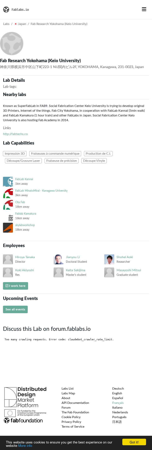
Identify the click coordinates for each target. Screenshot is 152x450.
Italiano (117, 407)
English (117, 393)
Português (119, 417)
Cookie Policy (71, 417)
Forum (66, 407)
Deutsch (118, 388)
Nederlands (120, 412)
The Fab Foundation (75, 412)
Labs (6, 24)
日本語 (117, 421)
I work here (17, 285)
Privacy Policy (71, 421)
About (66, 398)
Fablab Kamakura (25, 213)
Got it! (134, 442)
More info (25, 445)
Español (117, 398)
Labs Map (68, 393)
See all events (15, 309)
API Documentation (75, 402)
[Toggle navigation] (144, 9)
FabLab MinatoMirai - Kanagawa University (41, 190)
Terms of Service (73, 426)
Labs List (68, 388)
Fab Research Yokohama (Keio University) (59, 24)
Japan (21, 24)
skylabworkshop (25, 225)
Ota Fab (20, 202)
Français (118, 402)
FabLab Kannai (24, 179)
